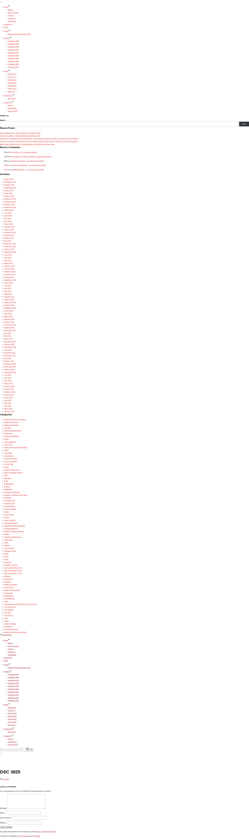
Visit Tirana (12, 98)
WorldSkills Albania (11, 629)
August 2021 (8, 283)
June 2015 (7, 400)
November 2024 (10, 202)
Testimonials (12, 21)
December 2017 (9, 353)
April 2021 (7, 291)
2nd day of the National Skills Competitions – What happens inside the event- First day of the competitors (39, 139)
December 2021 (10, 271)
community (8, 453)
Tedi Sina (36, 836)
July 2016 (7, 375)
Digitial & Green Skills (12, 470)
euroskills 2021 (9, 503)
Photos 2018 (12, 80)
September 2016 (10, 372)
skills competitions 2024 (13, 573)
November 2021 (10, 274)
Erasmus (7, 487)
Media (6, 71)
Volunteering (12, 108)
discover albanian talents (13, 473)
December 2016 (10, 364)
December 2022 (10, 243)
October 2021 (9, 277)
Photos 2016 (12, 86)
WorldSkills (8, 626)
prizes (6, 554)
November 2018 (10, 341)
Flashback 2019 (13, 55)
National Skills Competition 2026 (19, 34)
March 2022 (8, 263)
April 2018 (7, 350)
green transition (9, 520)
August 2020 (8, 311)
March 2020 (8, 316)
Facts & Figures (13, 13)
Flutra (6, 170)
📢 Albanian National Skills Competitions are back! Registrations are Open (27, 144)
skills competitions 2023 (13, 570)
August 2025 (8, 190)
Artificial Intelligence (11, 436)
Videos (6, 621)
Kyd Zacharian (24, 836)
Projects (10, 15)
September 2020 (10, 308)
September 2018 (10, 347)
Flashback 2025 (13, 41)
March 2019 (8, 339)
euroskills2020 (9, 506)
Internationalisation (11, 529)
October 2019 (9, 327)
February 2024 (9, 227)
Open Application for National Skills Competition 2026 (20, 133)
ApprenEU (7, 428)
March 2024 (8, 224)
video (6, 618)
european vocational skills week (15, 495)
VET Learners (9, 610)
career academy (10, 442)
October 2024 (9, 204)
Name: (2, 813)
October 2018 (9, 344)
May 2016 (7, 378)
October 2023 (9, 235)
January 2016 (9, 389)
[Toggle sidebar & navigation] (1, 753)
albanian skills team (11, 422)
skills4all (7, 576)
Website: (3, 823)
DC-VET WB (8, 464)
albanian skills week (11, 425)
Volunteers (11, 18)
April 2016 (7, 381)
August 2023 (8, 238)
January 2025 (9, 196)
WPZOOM (52, 832)
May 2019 (7, 336)
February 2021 (9, 297)
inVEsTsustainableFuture (12, 537)
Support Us (8, 102)
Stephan (7, 165)
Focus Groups (9, 515)
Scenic (6, 559)
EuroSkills (7, 498)
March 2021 (8, 294)
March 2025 (8, 193)
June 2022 (8, 255)
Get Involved (8, 95)
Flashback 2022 (13, 50)
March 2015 (8, 409)
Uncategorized (9, 598)
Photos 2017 (12, 83)
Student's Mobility (10, 584)
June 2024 (8, 216)
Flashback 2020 (13, 53)
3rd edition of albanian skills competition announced (32, 157)
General (7, 517)
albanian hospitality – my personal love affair (27, 161)
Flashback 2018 (13, 58)
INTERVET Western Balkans (14, 531)
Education (7, 478)
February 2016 (9, 386)
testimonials (8, 593)
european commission (12, 492)
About (6, 7)
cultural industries (10, 461)
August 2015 (8, 397)
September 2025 (10, 188)
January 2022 (9, 269)
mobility (7, 545)
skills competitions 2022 (13, 568)
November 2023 (10, 232)
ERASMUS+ (8, 489)
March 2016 (8, 383)
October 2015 (9, 395)
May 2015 (7, 403)
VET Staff (7, 612)
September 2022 (10, 252)
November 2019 (10, 325)
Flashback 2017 (13, 61)
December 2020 (10, 302)
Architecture (8, 433)
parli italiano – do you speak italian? (24, 152)
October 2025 (9, 185)
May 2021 (7, 288)
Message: (3, 808)
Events (6, 31)
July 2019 (7, 333)
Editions (7, 38)
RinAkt (6, 556)
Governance (8, 24)
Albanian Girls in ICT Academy (15, 419)
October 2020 (9, 305)
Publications (12, 74)
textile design (9, 596)
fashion (6, 512)
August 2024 (8, 210)
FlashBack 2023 (13, 47)
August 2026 (8, 179)
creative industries (10, 459)
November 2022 (10, 246)
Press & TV (12, 77)
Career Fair (8, 445)
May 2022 (7, 257)
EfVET (6, 481)
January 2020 (9, 322)
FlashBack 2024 (13, 44)
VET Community (10, 607)
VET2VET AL (8, 615)
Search (2, 120)
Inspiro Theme (41, 832)
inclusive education (11, 523)
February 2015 (9, 411)
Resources (11, 91)
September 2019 (10, 330)
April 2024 (8, 221)
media (6, 542)
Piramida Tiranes (10, 551)
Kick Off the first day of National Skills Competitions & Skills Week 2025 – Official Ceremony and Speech (39, 141)
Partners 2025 (13, 111)
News (6, 27)
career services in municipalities (15, 447)
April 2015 (7, 406)
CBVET (6, 450)
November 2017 (10, 355)
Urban (6, 601)
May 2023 (7, 241)
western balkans (10, 624)
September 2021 (10, 280)
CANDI (6, 439)
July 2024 (7, 213)
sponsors (7, 582)
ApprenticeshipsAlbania (12, 431)
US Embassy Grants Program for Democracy (20, 604)
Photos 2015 (12, 88)
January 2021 (9, 299)
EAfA (5, 475)
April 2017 (7, 358)
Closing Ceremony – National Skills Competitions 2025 (20, 136)
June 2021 (7, 285)
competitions (9, 456)
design (6, 467)
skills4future (8, 579)
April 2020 (8, 313)
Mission (10, 10)
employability (9, 484)
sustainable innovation (12, 590)
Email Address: (5, 818)
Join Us (10, 105)
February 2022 (9, 266)
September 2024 (10, 207)
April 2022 (8, 260)
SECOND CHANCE (11, 565)
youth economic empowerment (15, 632)
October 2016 (9, 369)
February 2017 (9, 361)
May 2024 (7, 218)
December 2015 (10, 392)
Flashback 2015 (13, 67)
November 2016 (10, 367)
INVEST (6, 534)
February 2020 (9, 319)
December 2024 (10, 199)
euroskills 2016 (9, 501)
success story (9, 587)
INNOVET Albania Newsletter (14, 526)
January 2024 (9, 229)
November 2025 (10, 182)
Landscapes (8, 540)
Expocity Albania (10, 509)
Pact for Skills (9, 548)
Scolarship (8, 562)
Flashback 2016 (13, 64)
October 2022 (9, 249)
